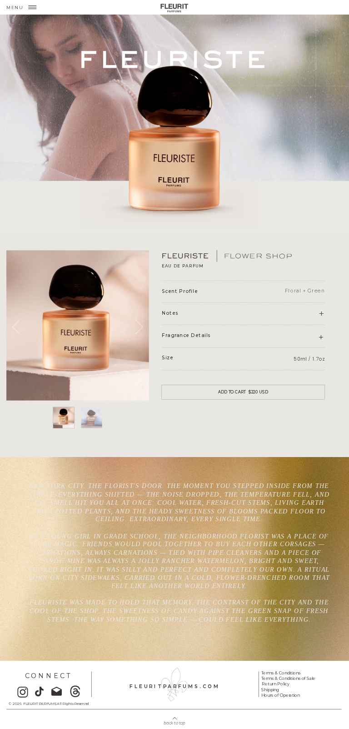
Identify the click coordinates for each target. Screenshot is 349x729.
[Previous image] (19, 327)
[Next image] (135, 327)
